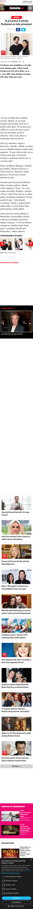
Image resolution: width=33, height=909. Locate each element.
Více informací (27, 870)
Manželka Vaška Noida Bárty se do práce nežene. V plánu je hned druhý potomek (16, 612)
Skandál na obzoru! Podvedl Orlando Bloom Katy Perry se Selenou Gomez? (15, 686)
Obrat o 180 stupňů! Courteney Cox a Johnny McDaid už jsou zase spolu (15, 587)
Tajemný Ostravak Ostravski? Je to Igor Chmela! (15, 513)
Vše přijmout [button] (16, 898)
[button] (16, 873)
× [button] (31, 860)
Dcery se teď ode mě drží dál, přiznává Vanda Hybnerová (15, 562)
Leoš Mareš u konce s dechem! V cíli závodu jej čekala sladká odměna (14, 636)
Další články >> (16, 766)
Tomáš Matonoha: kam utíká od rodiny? (12, 334)
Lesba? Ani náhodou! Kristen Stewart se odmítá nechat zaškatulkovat (16, 538)
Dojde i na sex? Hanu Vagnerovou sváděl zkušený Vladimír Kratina (16, 734)
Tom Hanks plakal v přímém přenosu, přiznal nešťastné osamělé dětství (15, 759)
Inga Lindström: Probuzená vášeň (25, 813)
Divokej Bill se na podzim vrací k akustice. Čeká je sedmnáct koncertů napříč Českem (25, 851)
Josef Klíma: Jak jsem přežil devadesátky (25, 827)
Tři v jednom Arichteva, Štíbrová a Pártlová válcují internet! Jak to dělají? (16, 710)
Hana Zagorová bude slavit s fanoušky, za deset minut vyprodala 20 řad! (16, 661)
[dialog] (16, 883)
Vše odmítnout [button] (16, 902)
